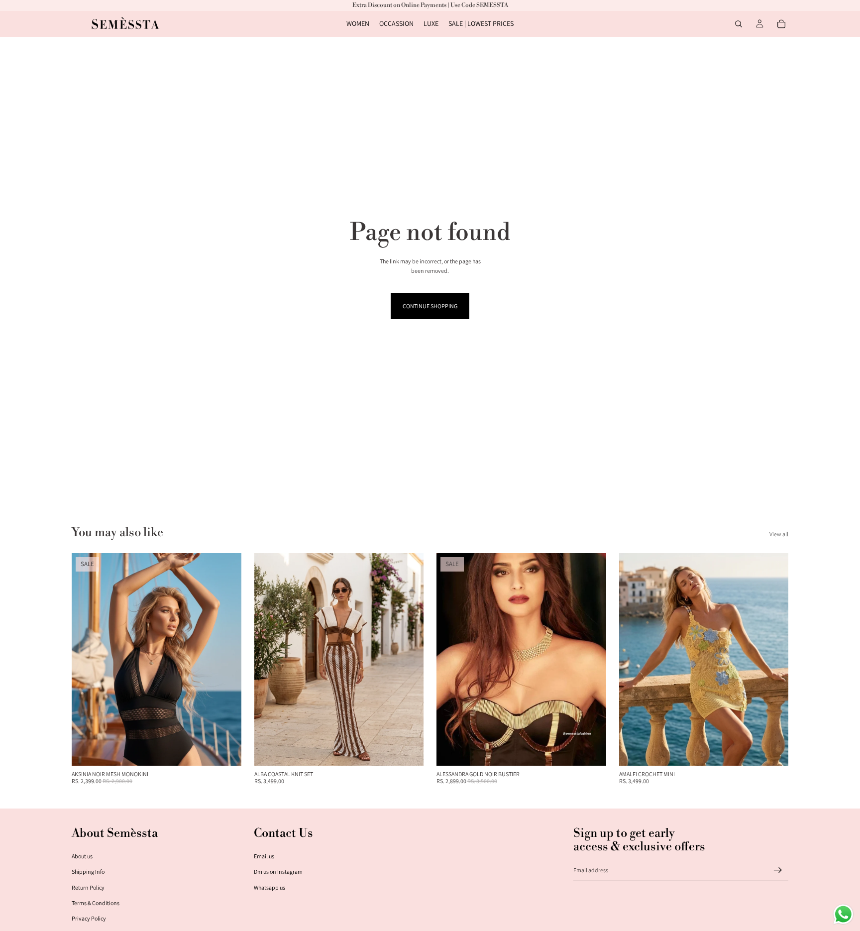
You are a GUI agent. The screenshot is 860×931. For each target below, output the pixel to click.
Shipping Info (88, 871)
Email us (264, 856)
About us (82, 856)
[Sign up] (777, 870)
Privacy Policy (89, 918)
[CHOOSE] (226, 750)
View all (778, 534)
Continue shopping (430, 306)
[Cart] (781, 24)
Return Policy (88, 887)
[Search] (739, 24)
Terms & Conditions (95, 903)
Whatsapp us (269, 887)
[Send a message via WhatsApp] (843, 914)
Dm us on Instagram (278, 871)
